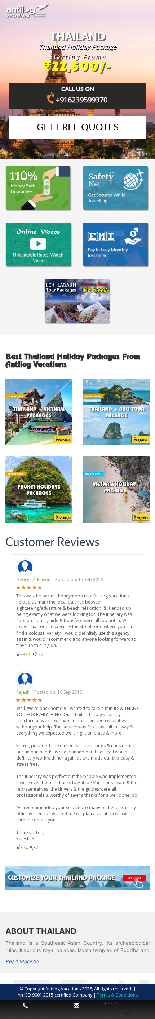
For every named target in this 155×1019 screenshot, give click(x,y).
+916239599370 (81, 100)
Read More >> (22, 961)
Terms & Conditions (117, 995)
